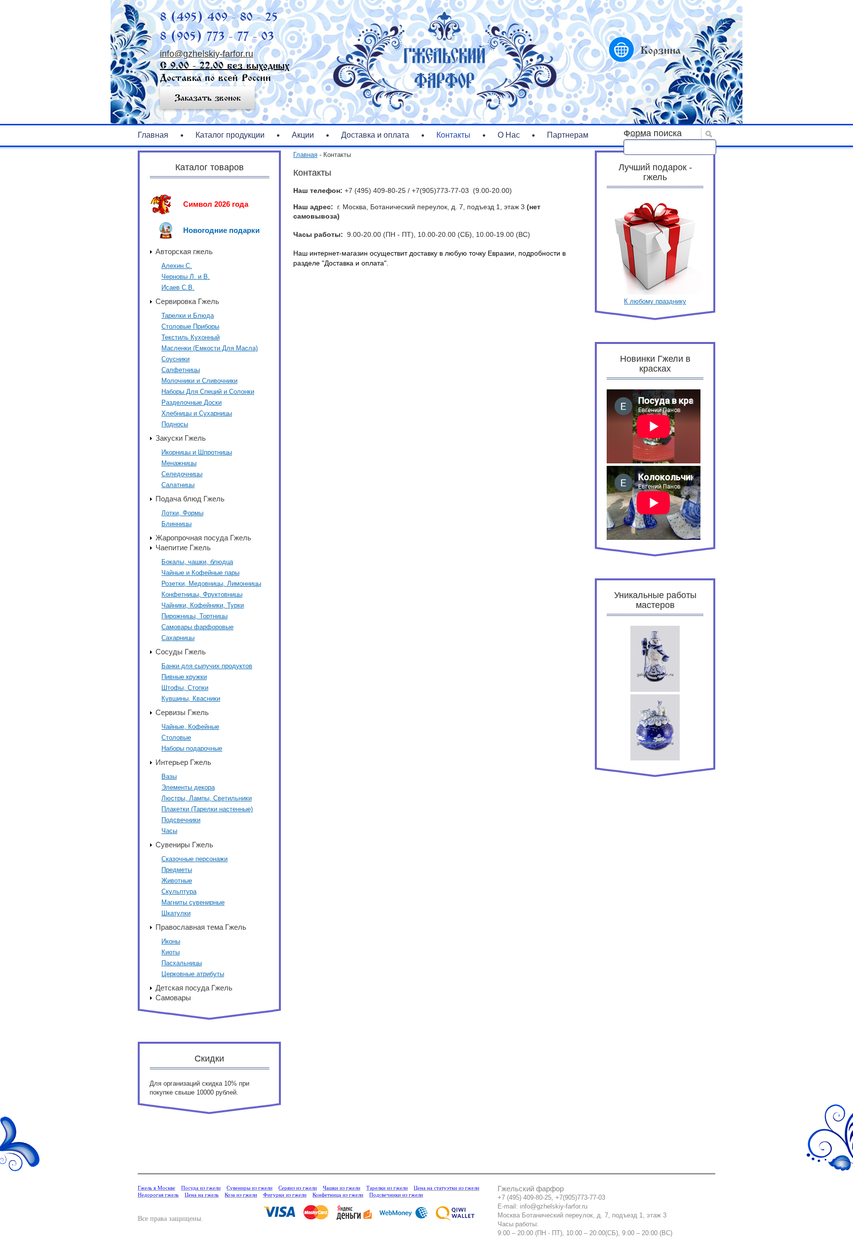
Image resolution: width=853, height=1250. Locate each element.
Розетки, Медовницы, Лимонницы (211, 583)
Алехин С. (176, 265)
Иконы (170, 941)
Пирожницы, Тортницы (194, 616)
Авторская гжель (184, 251)
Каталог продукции (230, 135)
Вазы (169, 776)
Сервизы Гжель (182, 712)
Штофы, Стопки (184, 687)
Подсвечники (180, 820)
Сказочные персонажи (194, 859)
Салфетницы (180, 370)
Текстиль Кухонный (190, 337)
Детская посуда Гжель (194, 988)
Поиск (636, 135)
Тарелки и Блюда (187, 315)
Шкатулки (176, 913)
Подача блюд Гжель (190, 498)
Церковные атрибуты (192, 974)
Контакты (453, 135)
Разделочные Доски (191, 402)
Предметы (176, 869)
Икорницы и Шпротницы (196, 452)
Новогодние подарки (221, 230)
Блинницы (176, 524)
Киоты (170, 952)
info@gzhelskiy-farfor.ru (206, 54)
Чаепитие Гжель (183, 547)
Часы (169, 830)
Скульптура (178, 891)
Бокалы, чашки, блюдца (197, 562)
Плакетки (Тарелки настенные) (207, 809)
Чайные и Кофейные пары (200, 572)
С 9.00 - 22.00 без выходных (224, 65)
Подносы (174, 424)
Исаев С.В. (177, 287)
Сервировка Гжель (187, 301)
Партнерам (567, 135)
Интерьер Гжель (183, 762)
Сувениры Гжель (184, 844)
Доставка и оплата (375, 135)
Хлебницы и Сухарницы (196, 413)
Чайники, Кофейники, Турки (202, 605)
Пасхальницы (181, 963)
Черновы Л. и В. (185, 276)
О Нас (509, 135)
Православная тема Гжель (200, 927)
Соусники (175, 359)
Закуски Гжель (180, 438)
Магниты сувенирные (193, 902)
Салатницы (177, 485)
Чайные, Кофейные (190, 726)
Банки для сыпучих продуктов (206, 666)
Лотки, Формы (182, 513)
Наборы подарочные (191, 748)
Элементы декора (188, 787)
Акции (303, 135)
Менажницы (178, 463)
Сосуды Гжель (180, 651)
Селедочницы (181, 474)
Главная (153, 135)
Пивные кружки (184, 677)
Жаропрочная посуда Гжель (203, 537)
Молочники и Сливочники (199, 380)
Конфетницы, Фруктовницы (201, 594)
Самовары (173, 997)
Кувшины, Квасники (190, 698)
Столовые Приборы (190, 326)
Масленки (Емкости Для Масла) (209, 348)
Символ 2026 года (215, 204)
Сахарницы (177, 638)
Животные (176, 880)
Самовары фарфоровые (197, 627)
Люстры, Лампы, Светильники (206, 798)
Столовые (176, 737)
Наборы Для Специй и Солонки (207, 391)
